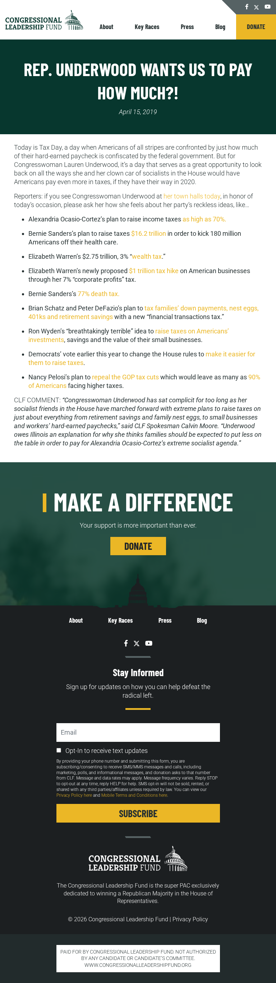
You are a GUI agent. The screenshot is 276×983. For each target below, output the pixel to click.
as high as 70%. (204, 219)
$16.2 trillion (148, 233)
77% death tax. (99, 294)
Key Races (147, 27)
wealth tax (147, 256)
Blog (220, 27)
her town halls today (192, 196)
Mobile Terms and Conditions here (134, 795)
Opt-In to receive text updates (106, 750)
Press (187, 27)
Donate (256, 27)
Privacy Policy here (74, 795)
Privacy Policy (190, 919)
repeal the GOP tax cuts (125, 377)
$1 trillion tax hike (154, 271)
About (106, 27)
